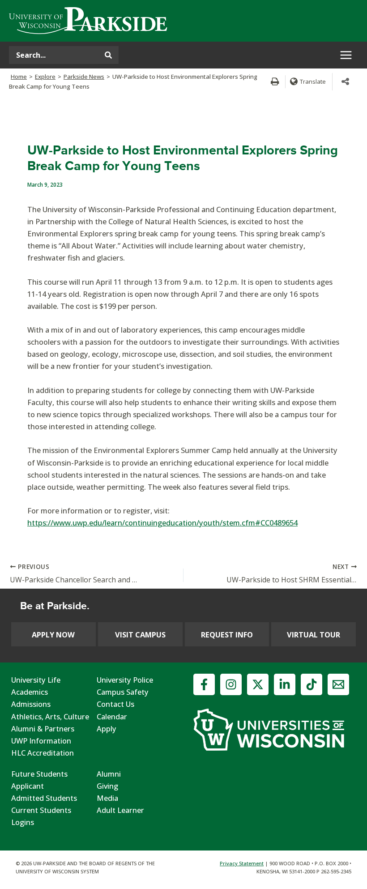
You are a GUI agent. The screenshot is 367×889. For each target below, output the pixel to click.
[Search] (108, 55)
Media (107, 798)
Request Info (227, 634)
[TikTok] (311, 684)
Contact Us (115, 704)
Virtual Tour (313, 634)
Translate (313, 81)
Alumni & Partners (42, 728)
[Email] (338, 684)
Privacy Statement (242, 863)
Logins (22, 822)
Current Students (41, 810)
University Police (125, 680)
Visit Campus (140, 634)
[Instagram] (231, 684)
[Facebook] (204, 684)
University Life (35, 680)
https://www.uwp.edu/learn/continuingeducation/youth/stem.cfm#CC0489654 (162, 522)
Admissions (31, 704)
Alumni (109, 774)
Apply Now (53, 634)
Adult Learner (120, 810)
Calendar (112, 716)
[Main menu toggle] (345, 55)
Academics (29, 692)
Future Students (39, 774)
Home (19, 77)
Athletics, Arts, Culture (50, 716)
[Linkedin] (284, 684)
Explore (45, 77)
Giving (107, 786)
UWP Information (41, 740)
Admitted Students (44, 798)
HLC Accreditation (42, 753)
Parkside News (84, 77)
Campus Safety (123, 692)
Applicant (27, 786)
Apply (106, 728)
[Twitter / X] (258, 684)
